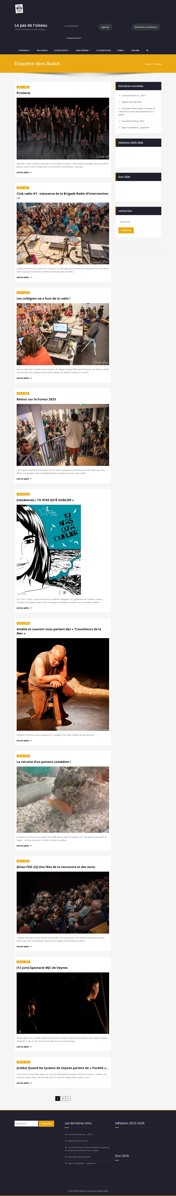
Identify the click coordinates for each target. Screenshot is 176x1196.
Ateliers (120, 50)
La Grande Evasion (104, 50)
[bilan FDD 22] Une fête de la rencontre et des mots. (56, 867)
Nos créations (42, 50)
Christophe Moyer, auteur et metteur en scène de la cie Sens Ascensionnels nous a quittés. (136, 112)
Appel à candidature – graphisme (135, 128)
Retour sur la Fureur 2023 (36, 399)
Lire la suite (23, 172)
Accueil (148, 64)
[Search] (147, 50)
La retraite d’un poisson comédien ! (44, 762)
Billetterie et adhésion (146, 27)
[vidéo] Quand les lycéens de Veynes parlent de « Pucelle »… (63, 1068)
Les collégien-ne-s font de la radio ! (43, 298)
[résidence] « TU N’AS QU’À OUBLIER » (46, 500)
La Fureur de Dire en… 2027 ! (134, 96)
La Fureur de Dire (61, 50)
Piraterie (157, 64)
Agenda (105, 27)
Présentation (23, 50)
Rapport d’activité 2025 (132, 102)
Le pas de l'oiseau (31, 25)
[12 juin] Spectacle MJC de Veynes (42, 967)
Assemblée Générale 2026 (133, 121)
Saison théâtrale (82, 50)
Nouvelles (135, 50)
